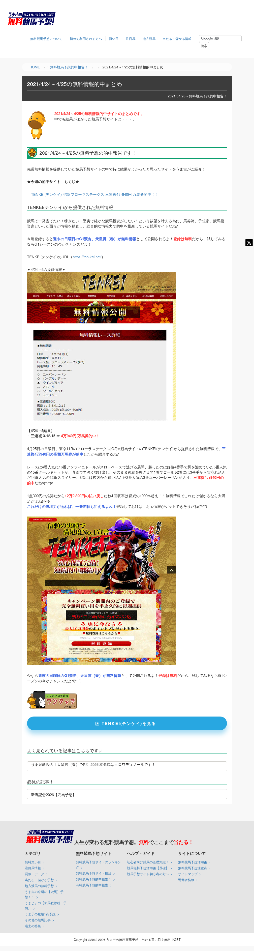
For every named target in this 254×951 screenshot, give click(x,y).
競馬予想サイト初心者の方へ (148, 873)
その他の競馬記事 (38, 920)
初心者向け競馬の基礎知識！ (148, 862)
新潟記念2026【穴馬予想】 (53, 794)
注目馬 (130, 38)
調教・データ (34, 873)
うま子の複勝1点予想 (40, 914)
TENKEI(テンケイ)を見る (129, 723)
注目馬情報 (33, 867)
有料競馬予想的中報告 (92, 885)
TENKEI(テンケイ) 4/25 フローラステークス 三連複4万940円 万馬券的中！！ (95, 194)
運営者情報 (186, 879)
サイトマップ (187, 873)
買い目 (114, 38)
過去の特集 (33, 925)
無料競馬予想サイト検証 (93, 873)
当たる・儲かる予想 (39, 879)
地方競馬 (149, 38)
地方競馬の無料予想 (39, 885)
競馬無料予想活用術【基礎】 (148, 867)
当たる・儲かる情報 (176, 38)
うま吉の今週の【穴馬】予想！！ (44, 894)
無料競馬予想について (46, 38)
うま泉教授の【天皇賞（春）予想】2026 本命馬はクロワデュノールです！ (93, 764)
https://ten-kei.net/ (87, 256)
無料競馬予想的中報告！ (93, 879)
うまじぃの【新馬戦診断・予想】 (46, 905)
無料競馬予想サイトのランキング (98, 864)
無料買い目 (33, 862)
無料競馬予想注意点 (192, 867)
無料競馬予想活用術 (192, 862)
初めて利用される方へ (86, 38)
